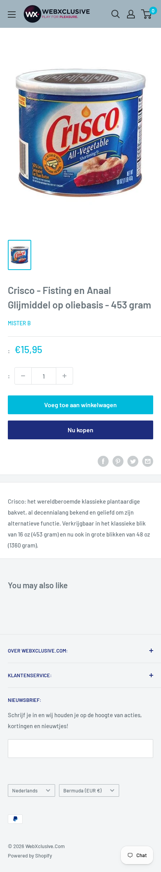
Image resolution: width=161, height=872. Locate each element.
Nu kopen (80, 429)
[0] (147, 14)
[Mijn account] (131, 14)
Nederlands (25, 790)
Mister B (19, 323)
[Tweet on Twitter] (132, 461)
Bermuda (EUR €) (82, 790)
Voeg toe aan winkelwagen (80, 404)
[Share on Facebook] (103, 461)
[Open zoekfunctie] (115, 14)
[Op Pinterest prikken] (118, 461)
